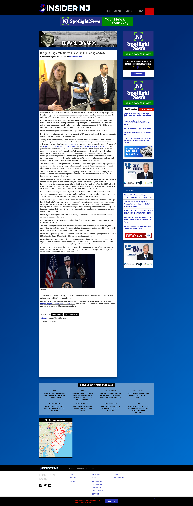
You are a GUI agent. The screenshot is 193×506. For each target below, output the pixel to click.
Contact (117, 475)
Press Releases (129, 191)
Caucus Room (96, 487)
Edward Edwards (75, 57)
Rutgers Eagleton (71, 314)
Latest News (146, 109)
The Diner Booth (97, 481)
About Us (73, 478)
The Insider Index (119, 478)
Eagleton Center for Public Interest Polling (60, 146)
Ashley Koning (71, 144)
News (94, 478)
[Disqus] (78, 350)
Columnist (95, 494)
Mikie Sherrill (57, 314)
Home (71, 475)
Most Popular (130, 109)
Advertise (73, 481)
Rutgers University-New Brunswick (94, 146)
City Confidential (97, 484)
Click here (44, 318)
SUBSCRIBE (138, 74)
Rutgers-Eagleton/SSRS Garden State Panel (57, 304)
